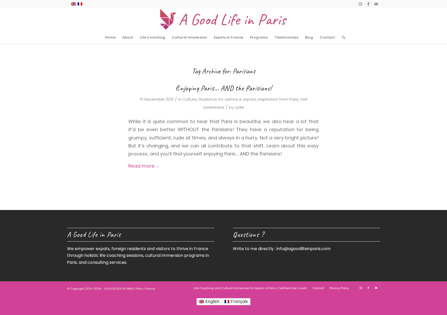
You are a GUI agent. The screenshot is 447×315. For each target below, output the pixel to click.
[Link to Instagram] (360, 4)
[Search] (341, 37)
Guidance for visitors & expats (227, 99)
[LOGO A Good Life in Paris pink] (223, 19)
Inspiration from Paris (278, 99)
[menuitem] (110, 37)
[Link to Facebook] (368, 4)
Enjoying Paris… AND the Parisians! (223, 88)
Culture (189, 99)
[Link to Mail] (376, 4)
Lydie (239, 107)
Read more (141, 166)
